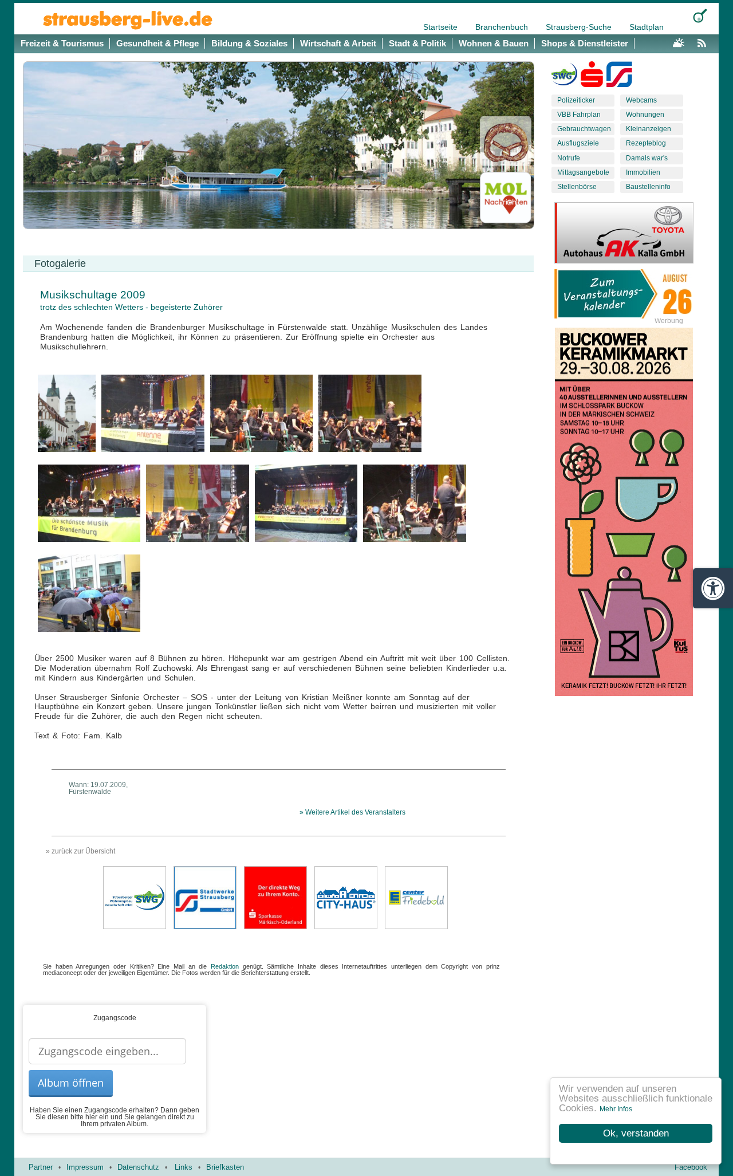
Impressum (85, 1167)
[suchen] (700, 16)
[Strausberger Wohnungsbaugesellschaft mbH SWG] (134, 897)
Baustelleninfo (648, 187)
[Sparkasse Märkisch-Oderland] (275, 897)
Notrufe (568, 158)
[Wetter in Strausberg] (678, 41)
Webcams (641, 100)
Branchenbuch (502, 27)
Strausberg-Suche (580, 27)
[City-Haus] (346, 897)
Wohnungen (645, 115)
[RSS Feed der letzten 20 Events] (704, 41)
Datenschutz (138, 1167)
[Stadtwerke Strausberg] (619, 77)
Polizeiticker (576, 100)
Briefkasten (225, 1167)
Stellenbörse (577, 187)
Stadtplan (646, 27)
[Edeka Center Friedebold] (416, 897)
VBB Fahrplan (579, 115)
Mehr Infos (616, 1109)
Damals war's (647, 158)
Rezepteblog (646, 143)
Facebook (691, 1167)
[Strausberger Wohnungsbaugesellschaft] (564, 77)
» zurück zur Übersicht (80, 851)
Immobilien (643, 172)
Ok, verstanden (636, 1133)
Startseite (441, 27)
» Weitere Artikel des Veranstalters (352, 812)
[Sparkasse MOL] (592, 77)
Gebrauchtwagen (584, 129)
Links (183, 1167)
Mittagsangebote (583, 172)
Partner (41, 1167)
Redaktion (225, 966)
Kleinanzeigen (648, 129)
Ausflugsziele (578, 143)
